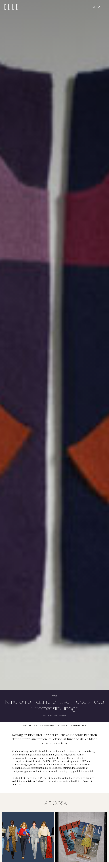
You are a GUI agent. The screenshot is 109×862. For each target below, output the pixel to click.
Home (24, 725)
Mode (54, 696)
